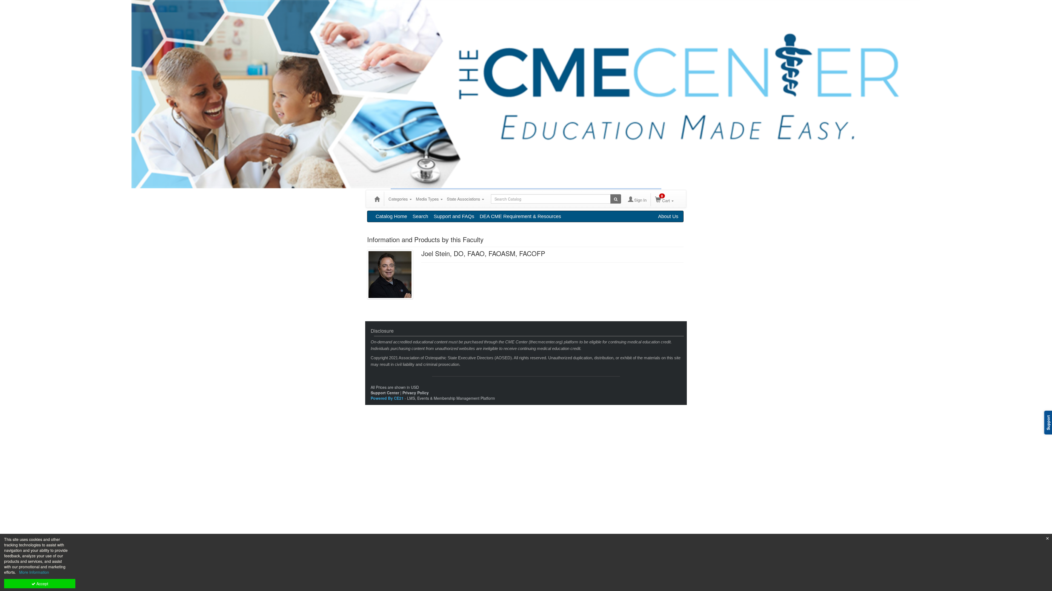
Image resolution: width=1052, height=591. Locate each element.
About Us (668, 216)
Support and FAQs (454, 216)
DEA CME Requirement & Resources (520, 216)
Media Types (428, 199)
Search (420, 216)
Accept (41, 583)
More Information (34, 572)
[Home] (377, 199)
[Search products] (615, 199)
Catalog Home (391, 216)
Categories (398, 199)
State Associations (464, 199)
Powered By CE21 (388, 398)
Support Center (385, 392)
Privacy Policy (415, 392)
